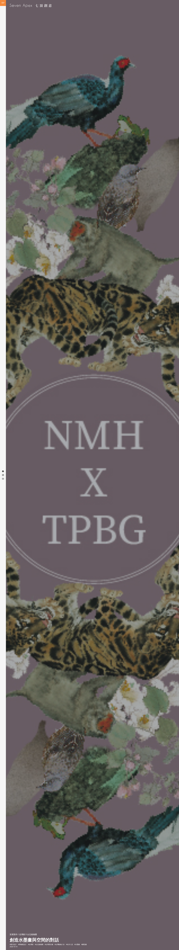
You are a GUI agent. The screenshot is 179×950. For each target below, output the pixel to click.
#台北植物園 (39, 944)
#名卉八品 (69, 944)
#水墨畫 (77, 944)
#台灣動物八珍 (60, 944)
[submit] (106, 476)
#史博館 (30, 944)
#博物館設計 (22, 944)
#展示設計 (13, 944)
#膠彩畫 (84, 944)
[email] (3, 479)
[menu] (3, 3)
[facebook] (3, 471)
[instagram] (3, 475)
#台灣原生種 (49, 944)
